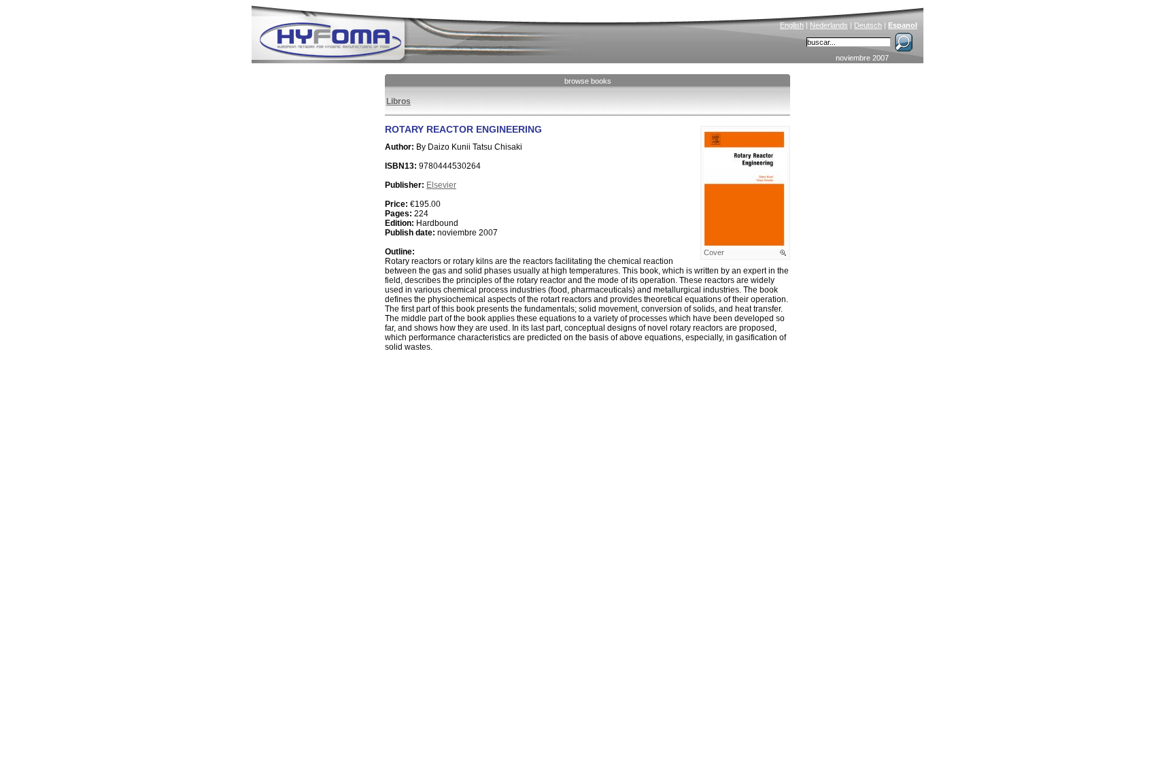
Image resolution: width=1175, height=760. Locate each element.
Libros (398, 101)
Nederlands (829, 25)
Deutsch (868, 25)
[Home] (422, 31)
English (792, 25)
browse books (587, 81)
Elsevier (441, 185)
